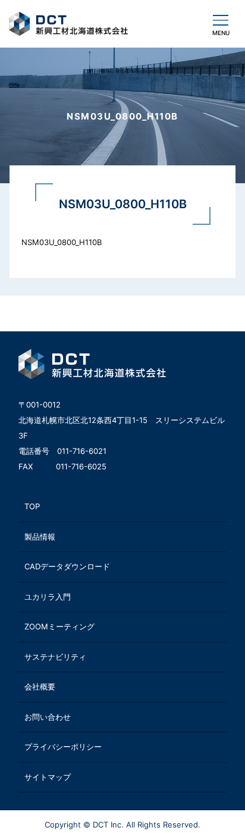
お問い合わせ (47, 717)
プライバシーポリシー (63, 746)
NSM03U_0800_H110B (61, 242)
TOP (32, 506)
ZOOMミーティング (59, 626)
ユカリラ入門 (47, 596)
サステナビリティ (55, 657)
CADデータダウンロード (67, 566)
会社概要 (39, 686)
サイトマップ (47, 777)
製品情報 (39, 536)
